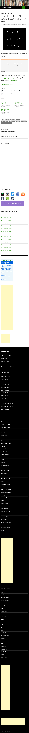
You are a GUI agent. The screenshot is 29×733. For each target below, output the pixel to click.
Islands (2, 619)
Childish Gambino (5, 600)
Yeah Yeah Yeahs (5, 660)
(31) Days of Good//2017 (6, 236)
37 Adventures (13, 80)
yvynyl (2, 530)
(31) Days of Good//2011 (6, 220)
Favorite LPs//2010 (5, 390)
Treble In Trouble (5, 514)
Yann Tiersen (4, 657)
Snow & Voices (4, 641)
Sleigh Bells (3, 638)
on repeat (9, 13)
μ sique (2, 533)
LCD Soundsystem (5, 624)
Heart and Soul (4, 457)
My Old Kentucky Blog (6, 478)
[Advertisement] (7, 307)
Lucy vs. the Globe (5, 468)
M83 (2, 627)
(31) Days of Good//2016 (6, 234)
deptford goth (5, 121)
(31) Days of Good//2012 (6, 223)
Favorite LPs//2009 (5, 387)
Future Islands (4, 613)
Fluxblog (3, 446)
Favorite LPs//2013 (5, 398)
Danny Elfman (4, 611)
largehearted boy (5, 465)
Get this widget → (4, 279)
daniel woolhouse (15, 119)
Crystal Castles (4, 605)
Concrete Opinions (6, 7)
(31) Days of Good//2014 (6, 228)
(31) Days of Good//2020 (6, 244)
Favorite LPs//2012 (5, 395)
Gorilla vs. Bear (4, 448)
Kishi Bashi (3, 622)
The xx (2, 654)
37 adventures (5, 119)
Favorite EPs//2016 (5, 384)
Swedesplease (4, 495)
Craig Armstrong (4, 603)
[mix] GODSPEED (5, 361)
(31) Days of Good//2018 (6, 239)
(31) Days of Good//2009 (6, 215)
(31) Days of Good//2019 (6, 242)
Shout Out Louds (5, 635)
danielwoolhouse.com (6, 84)
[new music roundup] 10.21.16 (8, 130)
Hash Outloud (4, 451)
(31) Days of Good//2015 (6, 231)
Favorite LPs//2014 (5, 401)
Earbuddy (3, 438)
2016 (2, 13)
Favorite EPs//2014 (5, 379)
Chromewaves (4, 435)
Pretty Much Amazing (6, 489)
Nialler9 (2, 481)
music (4, 13)
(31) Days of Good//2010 (6, 217)
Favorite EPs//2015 (5, 382)
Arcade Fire (3, 592)
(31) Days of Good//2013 (6, 225)
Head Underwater (5, 454)
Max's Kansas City (5, 470)
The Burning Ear (4, 508)
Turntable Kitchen (5, 516)
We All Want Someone (6, 522)
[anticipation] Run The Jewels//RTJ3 (9, 135)
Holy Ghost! (3, 616)
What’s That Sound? (9, 78)
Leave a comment (23, 24)
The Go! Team (4, 649)
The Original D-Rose (5, 511)
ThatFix (2, 500)
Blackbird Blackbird (5, 597)
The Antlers (3, 646)
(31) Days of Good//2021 (6, 247)
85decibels (3, 421)
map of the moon (15, 121)
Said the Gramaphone (6, 492)
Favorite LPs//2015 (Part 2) (7, 406)
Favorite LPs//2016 (5, 409)
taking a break (4, 358)
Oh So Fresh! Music (5, 484)
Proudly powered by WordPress (7, 731)
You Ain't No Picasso (5, 527)
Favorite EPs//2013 (5, 376)
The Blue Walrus (4, 506)
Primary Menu (27, 7)
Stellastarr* (3, 643)
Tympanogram (4, 519)
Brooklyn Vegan (4, 429)
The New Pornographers (6, 651)
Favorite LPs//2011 (5, 392)
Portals (2, 487)
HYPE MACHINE (6, 260)
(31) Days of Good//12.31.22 (7, 364)
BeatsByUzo (3, 594)
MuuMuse (3, 476)
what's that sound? (6, 123)
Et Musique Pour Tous (6, 443)
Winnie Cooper (4, 525)
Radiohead (3, 632)
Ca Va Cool (3, 432)
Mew (2, 630)
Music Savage (4, 473)
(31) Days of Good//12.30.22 (7, 366)
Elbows (2, 440)
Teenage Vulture (5, 497)
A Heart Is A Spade (5, 424)
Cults (2, 608)
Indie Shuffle (4, 459)
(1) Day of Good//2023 (6, 355)
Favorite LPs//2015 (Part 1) (7, 403)
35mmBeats (3, 419)
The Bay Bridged (4, 503)
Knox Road (3, 462)
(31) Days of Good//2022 (6, 250)
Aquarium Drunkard (5, 427)
